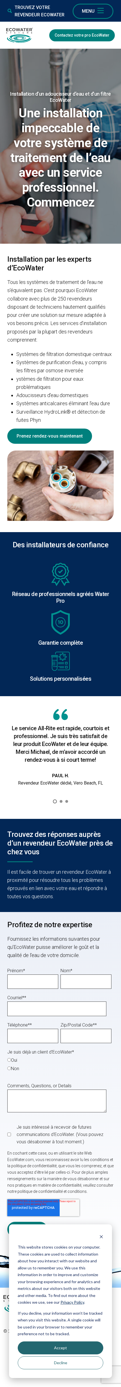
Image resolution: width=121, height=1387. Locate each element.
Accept (60, 1347)
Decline (60, 1362)
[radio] (59, 1060)
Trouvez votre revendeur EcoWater (39, 11)
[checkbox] (59, 1064)
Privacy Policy (72, 1302)
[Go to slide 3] (66, 801)
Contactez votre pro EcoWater (82, 35)
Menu (88, 11)
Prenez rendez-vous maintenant (50, 436)
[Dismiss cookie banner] (101, 1236)
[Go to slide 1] (55, 801)
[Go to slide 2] (61, 801)
